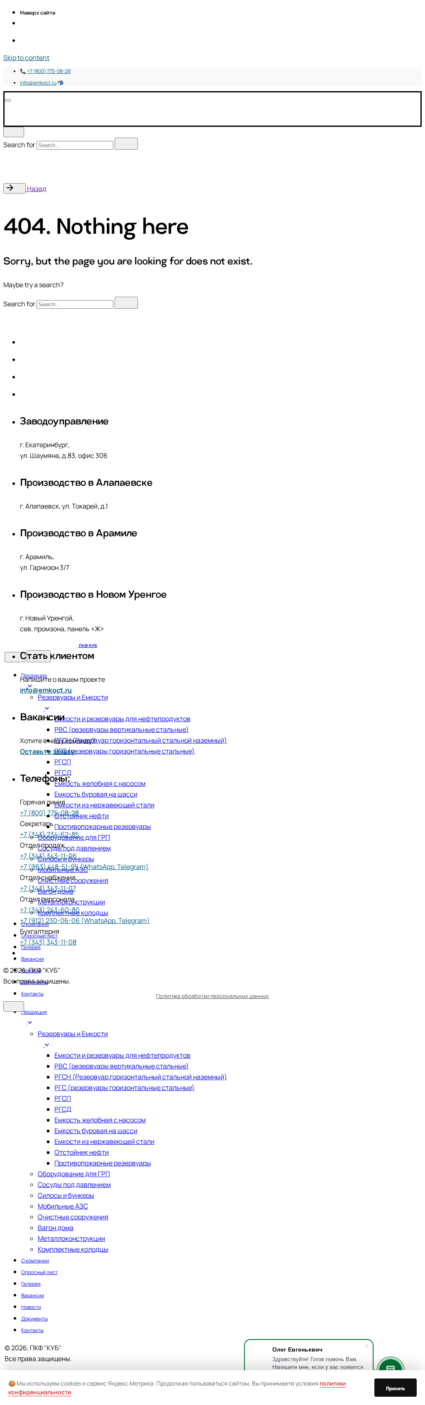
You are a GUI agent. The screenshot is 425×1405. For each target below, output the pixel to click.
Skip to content (26, 57)
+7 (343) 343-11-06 (48, 855)
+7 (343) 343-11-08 (48, 942)
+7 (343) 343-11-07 (48, 888)
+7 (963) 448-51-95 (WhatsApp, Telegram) (84, 866)
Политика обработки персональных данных (212, 996)
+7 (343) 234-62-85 (49, 834)
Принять (395, 1387)
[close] (13, 132)
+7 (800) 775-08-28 (49, 71)
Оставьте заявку (47, 751)
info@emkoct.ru (38, 82)
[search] (126, 144)
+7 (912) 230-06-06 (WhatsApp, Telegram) (85, 920)
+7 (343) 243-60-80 (50, 909)
